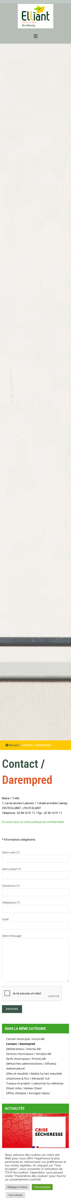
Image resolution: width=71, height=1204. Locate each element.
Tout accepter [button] (42, 1187)
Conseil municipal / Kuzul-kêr (25, 1039)
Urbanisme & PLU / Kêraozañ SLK (28, 1078)
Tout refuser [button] (15, 1195)
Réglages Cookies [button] (17, 1187)
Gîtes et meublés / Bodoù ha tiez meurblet (34, 1073)
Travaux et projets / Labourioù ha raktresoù (35, 1083)
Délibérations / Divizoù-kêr (23, 1049)
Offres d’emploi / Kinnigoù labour (28, 1093)
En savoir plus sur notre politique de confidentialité (33, 822)
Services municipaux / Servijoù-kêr (29, 1054)
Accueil (14, 745)
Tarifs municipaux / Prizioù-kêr (26, 1059)
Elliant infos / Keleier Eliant (24, 1088)
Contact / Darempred (20, 1044)
